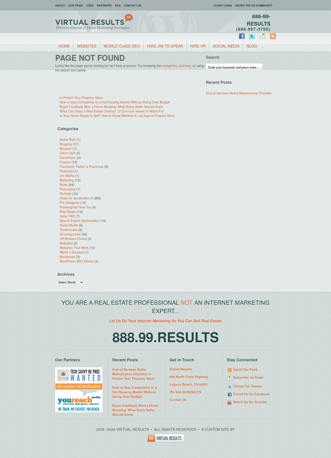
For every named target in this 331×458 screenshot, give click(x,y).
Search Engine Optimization (79, 220)
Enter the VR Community (253, 5)
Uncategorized (70, 234)
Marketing (67, 180)
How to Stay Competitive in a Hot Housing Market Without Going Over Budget (115, 102)
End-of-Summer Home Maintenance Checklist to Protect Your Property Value (133, 374)
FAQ (117, 5)
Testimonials (68, 229)
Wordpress (67, 256)
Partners (104, 5)
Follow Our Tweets (247, 386)
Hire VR (198, 46)
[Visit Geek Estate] (78, 388)
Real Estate (68, 211)
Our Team (75, 5)
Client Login (222, 5)
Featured (66, 171)
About (60, 5)
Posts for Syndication (75, 198)
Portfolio (65, 193)
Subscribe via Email (247, 377)
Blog (252, 46)
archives (185, 65)
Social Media (226, 46)
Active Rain (68, 139)
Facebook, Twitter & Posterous (81, 166)
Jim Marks (67, 175)
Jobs (89, 5)
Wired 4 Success (72, 252)
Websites (86, 46)
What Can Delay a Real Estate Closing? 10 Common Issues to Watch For (112, 111)
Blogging (66, 144)
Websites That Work (74, 247)
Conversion (68, 157)
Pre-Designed (69, 202)
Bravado (66, 148)
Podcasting (67, 189)
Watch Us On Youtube (249, 402)
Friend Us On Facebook (251, 394)
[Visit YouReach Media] (78, 411)
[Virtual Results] (165, 440)
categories (169, 65)
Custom (65, 162)
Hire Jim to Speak (165, 46)
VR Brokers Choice (73, 238)
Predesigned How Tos (75, 207)
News (64, 184)
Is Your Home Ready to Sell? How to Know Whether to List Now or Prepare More (117, 115)
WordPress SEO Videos (76, 261)
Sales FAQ (67, 216)
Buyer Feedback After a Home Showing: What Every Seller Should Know (111, 106)
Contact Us (132, 5)
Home (64, 46)
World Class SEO (122, 46)
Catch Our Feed (244, 369)
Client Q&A (67, 153)
